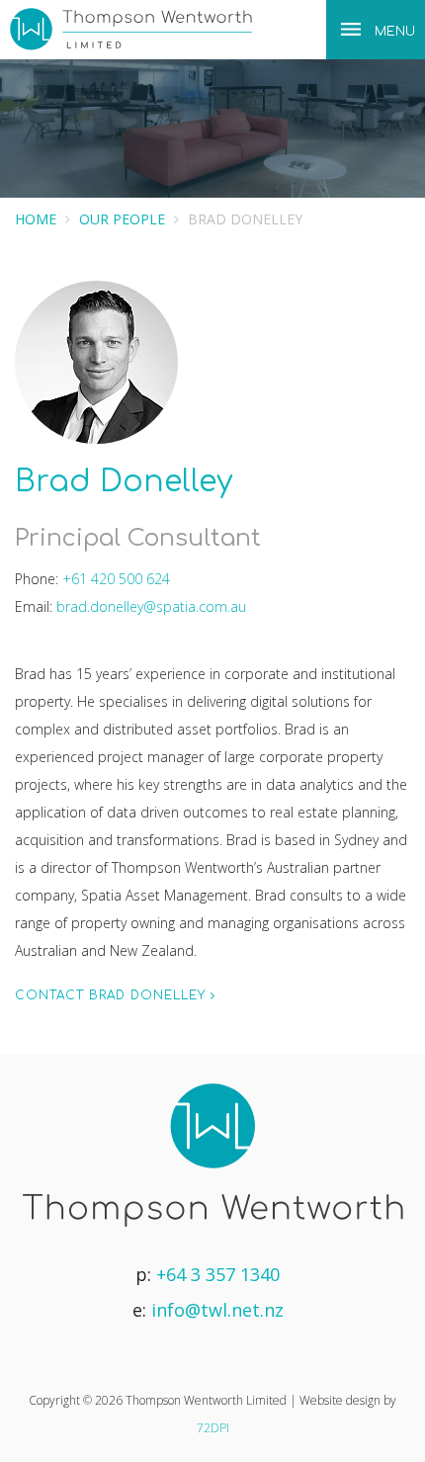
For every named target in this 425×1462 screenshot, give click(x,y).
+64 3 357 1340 (218, 1274)
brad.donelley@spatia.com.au (151, 606)
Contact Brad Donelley (113, 995)
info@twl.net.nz (217, 1310)
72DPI (213, 1427)
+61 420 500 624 (116, 578)
